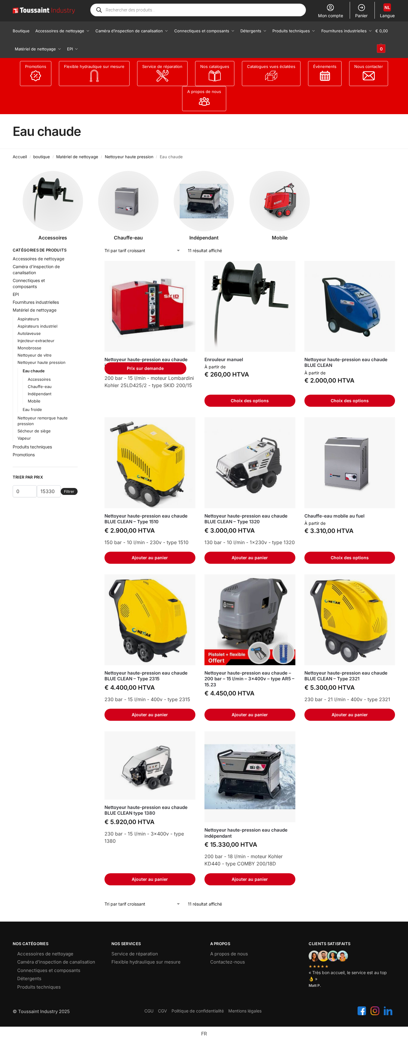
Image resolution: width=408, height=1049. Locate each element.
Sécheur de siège (34, 430)
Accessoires (39, 379)
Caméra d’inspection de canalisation (56, 962)
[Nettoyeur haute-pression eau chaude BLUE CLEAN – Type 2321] (349, 619)
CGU (148, 1010)
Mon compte (330, 15)
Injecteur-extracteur (36, 340)
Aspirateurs (28, 318)
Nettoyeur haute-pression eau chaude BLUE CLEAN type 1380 (146, 810)
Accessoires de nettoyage (38, 258)
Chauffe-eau (40, 386)
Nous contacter (368, 66)
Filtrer (69, 491)
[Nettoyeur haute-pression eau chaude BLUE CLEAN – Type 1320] (249, 462)
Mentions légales (245, 1010)
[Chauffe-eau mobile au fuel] (349, 462)
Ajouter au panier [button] (150, 557)
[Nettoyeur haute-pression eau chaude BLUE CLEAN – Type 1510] (149, 462)
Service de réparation (162, 66)
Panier (361, 15)
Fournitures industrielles (36, 302)
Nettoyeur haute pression (129, 156)
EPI (16, 294)
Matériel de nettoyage (77, 156)
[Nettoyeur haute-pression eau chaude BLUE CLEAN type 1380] (149, 765)
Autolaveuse (29, 333)
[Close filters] (79, 251)
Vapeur (24, 438)
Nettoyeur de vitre (35, 355)
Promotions (35, 66)
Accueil (20, 156)
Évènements (324, 66)
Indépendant (39, 393)
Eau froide (32, 409)
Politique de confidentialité (198, 1010)
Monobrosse (29, 347)
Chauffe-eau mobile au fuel (334, 516)
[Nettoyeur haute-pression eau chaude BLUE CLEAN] (349, 306)
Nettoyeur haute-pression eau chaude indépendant (246, 833)
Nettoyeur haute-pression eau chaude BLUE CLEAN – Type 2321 (345, 676)
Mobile (34, 401)
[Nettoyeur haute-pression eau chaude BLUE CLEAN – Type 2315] (149, 619)
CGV (162, 1010)
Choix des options (250, 400)
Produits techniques (32, 446)
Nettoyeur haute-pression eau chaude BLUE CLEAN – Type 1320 (246, 519)
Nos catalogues (214, 66)
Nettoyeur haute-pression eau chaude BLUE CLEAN (345, 362)
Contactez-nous (227, 962)
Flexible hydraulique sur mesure (94, 66)
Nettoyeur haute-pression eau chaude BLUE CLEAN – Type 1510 (146, 519)
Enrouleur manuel (223, 359)
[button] (385, 40)
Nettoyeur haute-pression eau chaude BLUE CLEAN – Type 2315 (146, 676)
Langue (387, 11)
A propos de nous (204, 91)
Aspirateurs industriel (37, 326)
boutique (41, 156)
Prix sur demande (145, 368)
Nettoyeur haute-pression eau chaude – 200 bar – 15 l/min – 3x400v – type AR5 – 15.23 (249, 679)
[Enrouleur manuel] (249, 306)
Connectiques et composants (48, 970)
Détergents (29, 978)
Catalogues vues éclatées (271, 66)
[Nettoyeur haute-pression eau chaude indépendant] (149, 306)
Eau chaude (34, 370)
